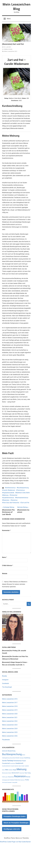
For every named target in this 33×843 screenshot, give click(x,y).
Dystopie (22, 757)
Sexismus (14, 500)
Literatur (11, 769)
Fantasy (10, 760)
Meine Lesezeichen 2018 (9, 706)
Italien (19, 766)
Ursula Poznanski (8, 782)
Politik (3, 776)
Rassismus (11, 776)
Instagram (5, 680)
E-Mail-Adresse (7, 565)
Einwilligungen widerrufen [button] (12, 829)
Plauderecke (6, 739)
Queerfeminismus (8, 497)
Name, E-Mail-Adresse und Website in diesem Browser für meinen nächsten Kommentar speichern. (14, 584)
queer (6, 776)
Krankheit (27, 766)
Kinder (22, 766)
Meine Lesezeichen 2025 (9, 732)
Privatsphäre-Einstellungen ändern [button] (15, 816)
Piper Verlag (28, 773)
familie (4, 761)
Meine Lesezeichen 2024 (9, 728)
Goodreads (5, 683)
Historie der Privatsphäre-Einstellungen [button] (16, 823)
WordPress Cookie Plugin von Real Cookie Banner (15, 842)
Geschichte (12, 763)
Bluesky (4, 676)
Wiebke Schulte (8, 49)
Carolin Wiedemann (9, 490)
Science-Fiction (14, 780)
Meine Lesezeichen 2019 (9, 710)
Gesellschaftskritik (6, 766)
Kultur (3, 769)
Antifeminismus (11, 488)
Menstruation (5, 773)
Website (4, 573)
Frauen (24, 761)
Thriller (27, 780)
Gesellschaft (19, 763)
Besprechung (11, 751)
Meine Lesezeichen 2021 (10, 51)
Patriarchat (13, 495)
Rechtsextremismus (22, 497)
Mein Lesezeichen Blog (16, 6)
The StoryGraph (7, 687)
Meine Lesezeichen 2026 (9, 736)
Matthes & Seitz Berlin (23, 493)
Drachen (18, 757)
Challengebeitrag (6, 757)
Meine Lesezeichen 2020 (9, 714)
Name (4, 557)
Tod (3, 782)
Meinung (5, 495)
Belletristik (4, 751)
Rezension (6, 500)
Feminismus (21, 490)
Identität (16, 766)
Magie (14, 769)
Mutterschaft (15, 773)
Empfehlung (27, 757)
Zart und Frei (25, 502)
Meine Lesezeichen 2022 (9, 721)
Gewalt (12, 766)
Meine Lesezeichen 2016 (9, 699)
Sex (19, 780)
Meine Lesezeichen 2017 (9, 702)
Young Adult (14, 782)
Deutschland (12, 757)
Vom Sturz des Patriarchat (11, 502)
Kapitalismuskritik (8, 493)
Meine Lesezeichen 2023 (9, 725)
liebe (6, 770)
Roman (28, 777)
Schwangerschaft (6, 780)
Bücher (23, 754)
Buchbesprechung (23, 488)
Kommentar (6, 530)
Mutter (9, 773)
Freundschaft (6, 763)
